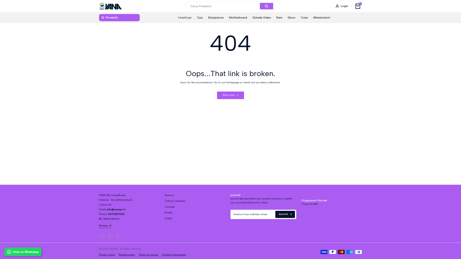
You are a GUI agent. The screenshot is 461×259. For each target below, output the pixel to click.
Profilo (169, 212)
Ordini (168, 218)
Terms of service (148, 254)
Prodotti (112, 17)
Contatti (169, 206)
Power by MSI (310, 204)
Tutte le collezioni (175, 201)
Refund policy (127, 254)
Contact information (174, 254)
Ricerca (169, 195)
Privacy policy (107, 254)
